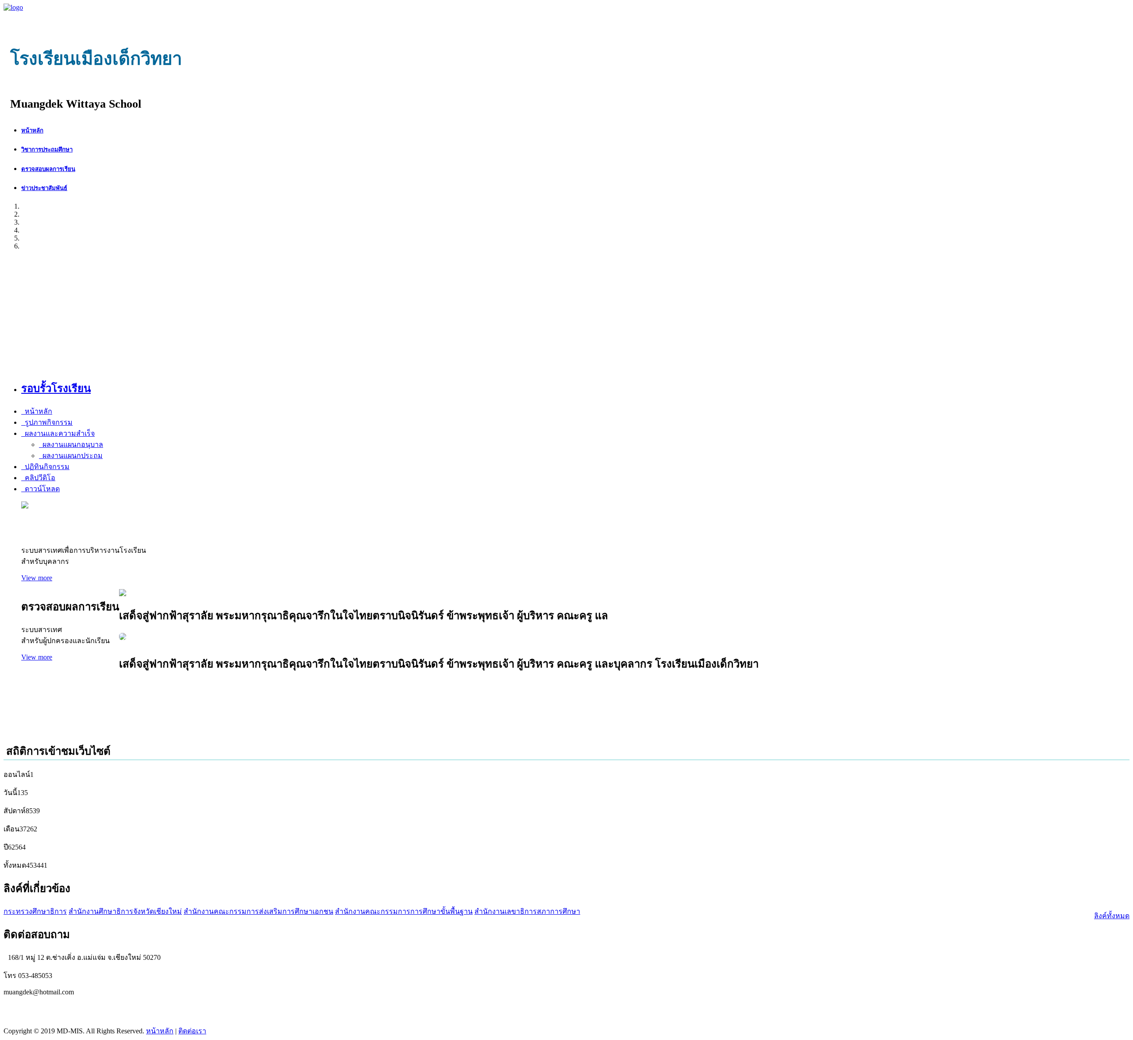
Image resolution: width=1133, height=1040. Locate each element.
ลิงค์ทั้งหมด (1111, 916)
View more (36, 578)
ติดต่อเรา (192, 1031)
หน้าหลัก (159, 1031)
